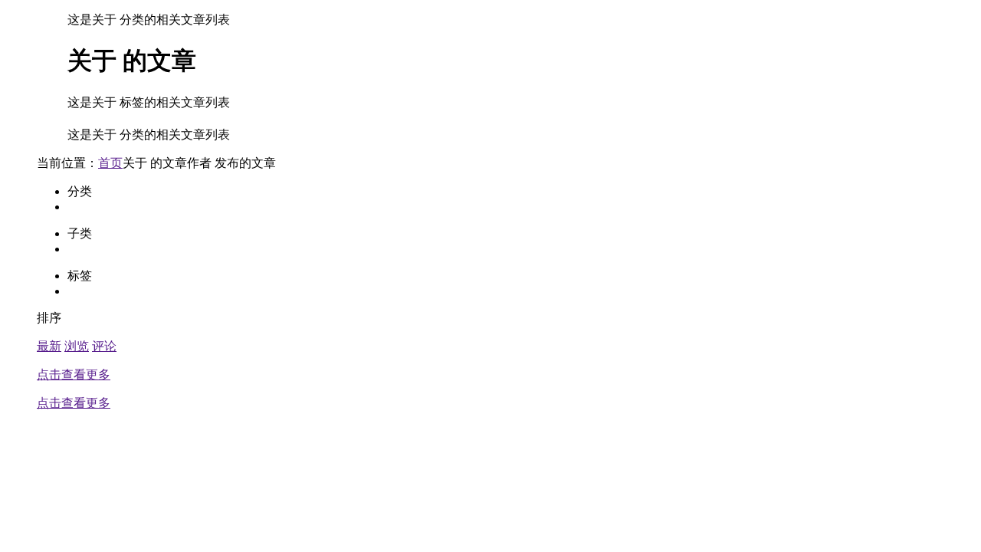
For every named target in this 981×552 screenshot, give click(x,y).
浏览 (76, 346)
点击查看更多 (73, 374)
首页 (110, 162)
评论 (104, 346)
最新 (49, 346)
